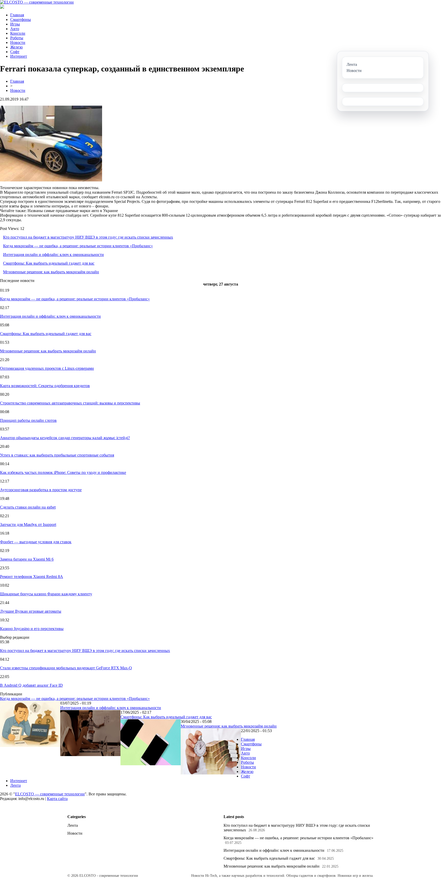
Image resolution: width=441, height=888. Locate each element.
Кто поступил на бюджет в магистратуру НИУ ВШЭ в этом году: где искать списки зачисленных (88, 237)
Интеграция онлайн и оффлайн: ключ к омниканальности (53, 254)
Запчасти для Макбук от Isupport (28, 524)
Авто (14, 29)
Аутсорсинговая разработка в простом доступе (41, 490)
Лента (15, 785)
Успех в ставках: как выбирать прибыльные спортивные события (57, 455)
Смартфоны (20, 19)
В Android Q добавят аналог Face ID (31, 685)
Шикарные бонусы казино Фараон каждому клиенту (46, 594)
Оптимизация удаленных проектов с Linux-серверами (47, 368)
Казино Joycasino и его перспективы (32, 628)
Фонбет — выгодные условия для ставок (35, 542)
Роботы (16, 38)
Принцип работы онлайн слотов (28, 420)
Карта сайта (57, 798)
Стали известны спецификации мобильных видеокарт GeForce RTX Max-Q (66, 668)
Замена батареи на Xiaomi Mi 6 (27, 559)
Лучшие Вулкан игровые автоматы (30, 611)
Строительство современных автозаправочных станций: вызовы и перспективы (70, 403)
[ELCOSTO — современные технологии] (37, 2)
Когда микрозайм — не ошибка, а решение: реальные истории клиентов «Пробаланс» (78, 246)
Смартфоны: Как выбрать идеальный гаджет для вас (48, 263)
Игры (15, 24)
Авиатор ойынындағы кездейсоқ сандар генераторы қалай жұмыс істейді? (65, 438)
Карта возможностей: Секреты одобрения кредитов (45, 386)
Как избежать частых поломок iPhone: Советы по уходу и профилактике (63, 472)
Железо (16, 47)
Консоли (17, 33)
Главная (17, 15)
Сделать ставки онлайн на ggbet (28, 507)
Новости (17, 42)
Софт (14, 52)
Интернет (18, 56)
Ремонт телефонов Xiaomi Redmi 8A (31, 576)
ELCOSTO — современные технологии (50, 794)
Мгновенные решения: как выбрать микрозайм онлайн (51, 272)
